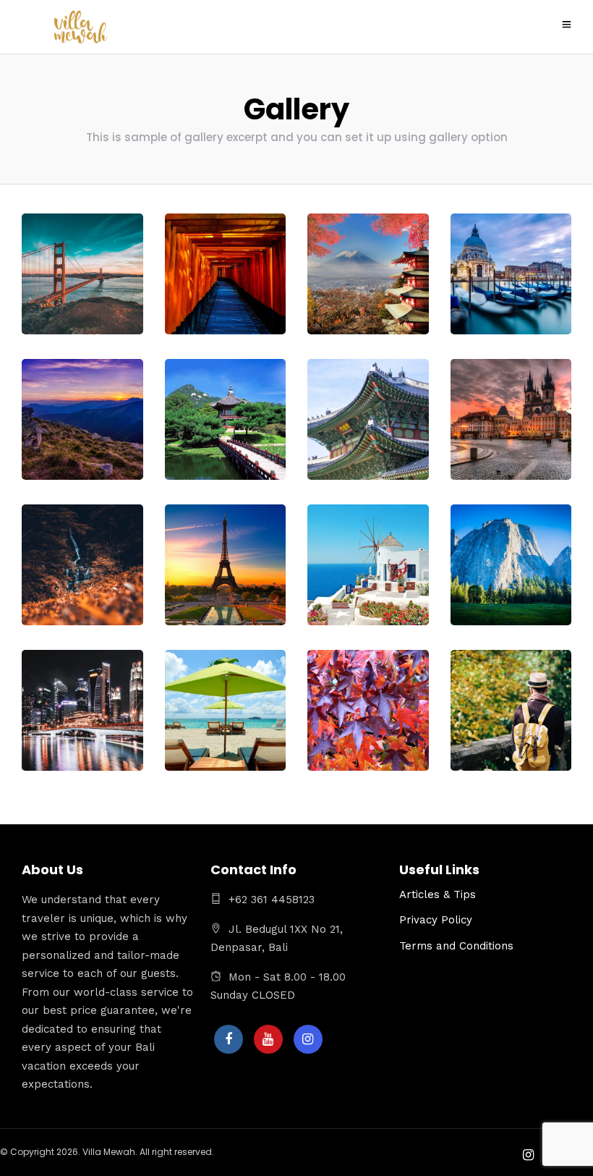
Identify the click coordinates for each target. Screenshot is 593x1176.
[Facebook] (228, 1039)
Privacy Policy (435, 919)
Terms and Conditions (456, 945)
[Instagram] (308, 1039)
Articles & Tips (437, 894)
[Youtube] (268, 1039)
